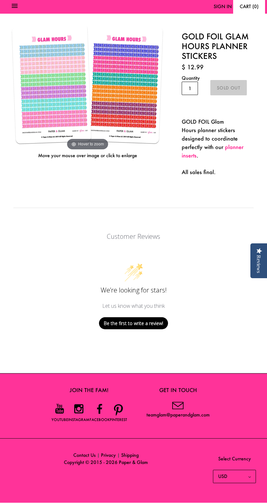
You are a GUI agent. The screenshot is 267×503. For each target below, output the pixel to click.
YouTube (59, 419)
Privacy (108, 455)
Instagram (79, 419)
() (249, 6)
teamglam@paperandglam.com (178, 415)
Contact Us (84, 455)
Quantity (191, 78)
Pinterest (118, 419)
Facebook (100, 419)
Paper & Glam (133, 462)
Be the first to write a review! (133, 323)
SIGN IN (223, 6)
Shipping (130, 455)
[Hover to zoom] (87, 84)
